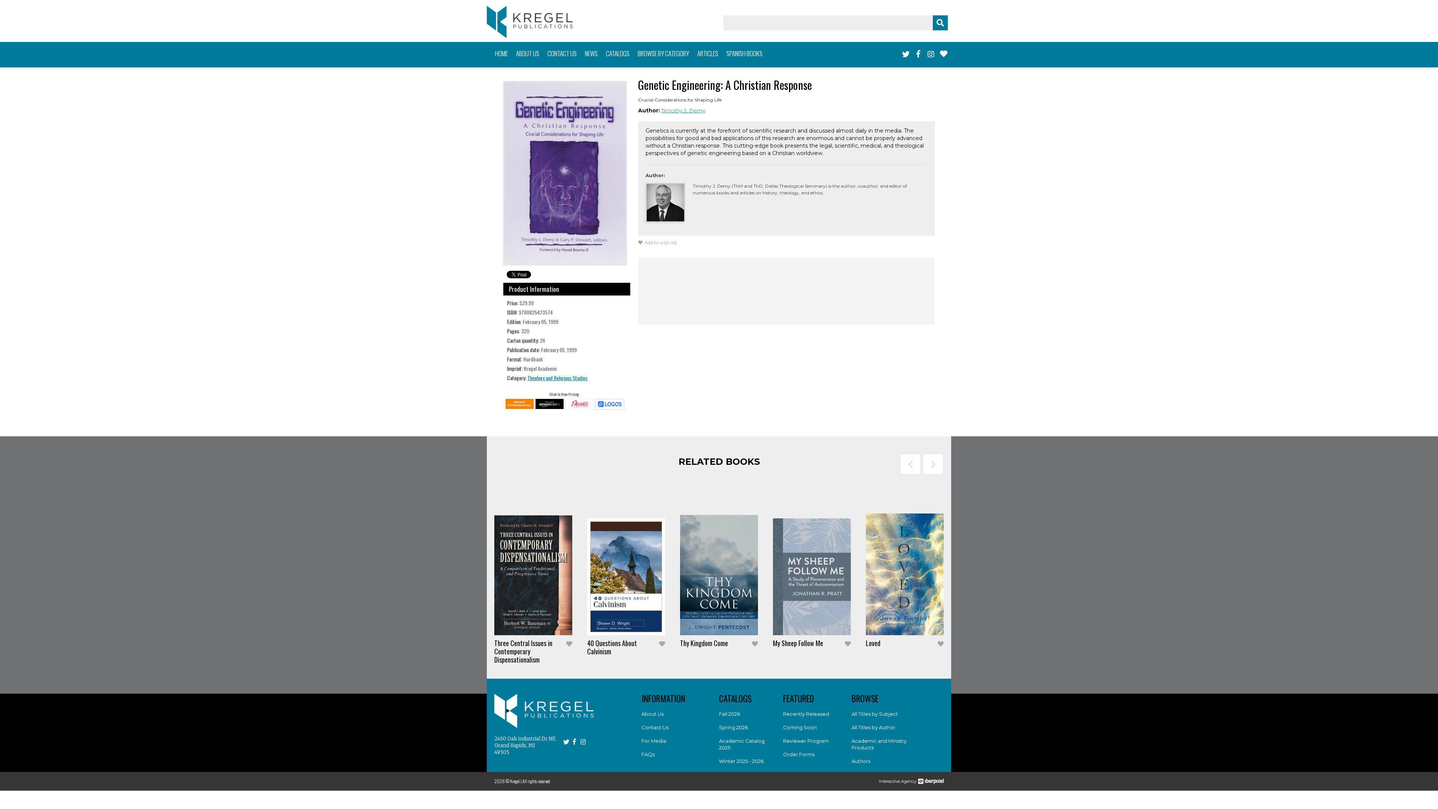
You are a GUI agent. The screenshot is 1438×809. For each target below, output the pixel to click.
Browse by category (663, 53)
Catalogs (617, 53)
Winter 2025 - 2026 (741, 761)
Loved (873, 643)
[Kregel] (530, 22)
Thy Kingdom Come (704, 643)
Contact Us (654, 727)
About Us (652, 714)
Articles (707, 53)
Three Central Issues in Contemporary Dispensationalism (523, 651)
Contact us (562, 53)
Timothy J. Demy (683, 110)
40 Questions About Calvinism (612, 647)
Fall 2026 (729, 714)
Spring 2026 (733, 727)
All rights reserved (536, 781)
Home (501, 53)
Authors (861, 761)
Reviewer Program (806, 741)
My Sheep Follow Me (798, 643)
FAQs (648, 754)
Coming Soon (800, 727)
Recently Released (806, 714)
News (591, 53)
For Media (653, 741)
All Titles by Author (873, 727)
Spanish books (744, 53)
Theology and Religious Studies (557, 378)
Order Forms (798, 754)
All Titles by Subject (875, 714)
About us (527, 53)
